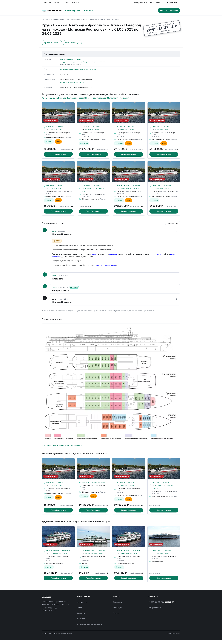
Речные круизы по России (78, 10)
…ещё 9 (96, 129)
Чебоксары (167, 185)
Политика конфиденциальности (89, 624)
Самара (166, 126)
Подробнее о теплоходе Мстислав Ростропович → (62, 445)
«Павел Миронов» (158, 561)
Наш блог (75, 2)
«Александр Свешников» (55, 563)
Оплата (116, 613)
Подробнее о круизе (58, 154)
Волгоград (155, 482)
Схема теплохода (72, 43)
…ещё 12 (85, 191)
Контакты (65, 2)
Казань (60, 126)
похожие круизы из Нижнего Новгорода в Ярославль (78, 69)
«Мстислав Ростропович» (70, 59)
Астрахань (96, 126)
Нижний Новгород (123, 185)
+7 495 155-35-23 (157, 2)
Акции (56, 2)
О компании (46, 2)
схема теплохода (100, 62)
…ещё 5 (103, 482)
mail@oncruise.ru (140, 2)
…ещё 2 (166, 129)
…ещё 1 (60, 129)
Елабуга (60, 185)
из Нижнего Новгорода (60, 19)
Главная (45, 19)
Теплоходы (117, 608)
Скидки (49, 141)
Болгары (131, 126)
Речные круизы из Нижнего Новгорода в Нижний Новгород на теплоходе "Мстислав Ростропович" (85, 98)
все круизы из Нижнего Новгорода (72, 82)
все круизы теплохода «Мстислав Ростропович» (76, 62)
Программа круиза (51, 43)
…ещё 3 (131, 129)
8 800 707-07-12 (173, 2)
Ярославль (66, 550)
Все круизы (117, 602)
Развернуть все (173, 223)
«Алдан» (84, 563)
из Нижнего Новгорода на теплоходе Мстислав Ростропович (95, 19)
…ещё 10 (136, 188)
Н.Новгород (50, 126)
